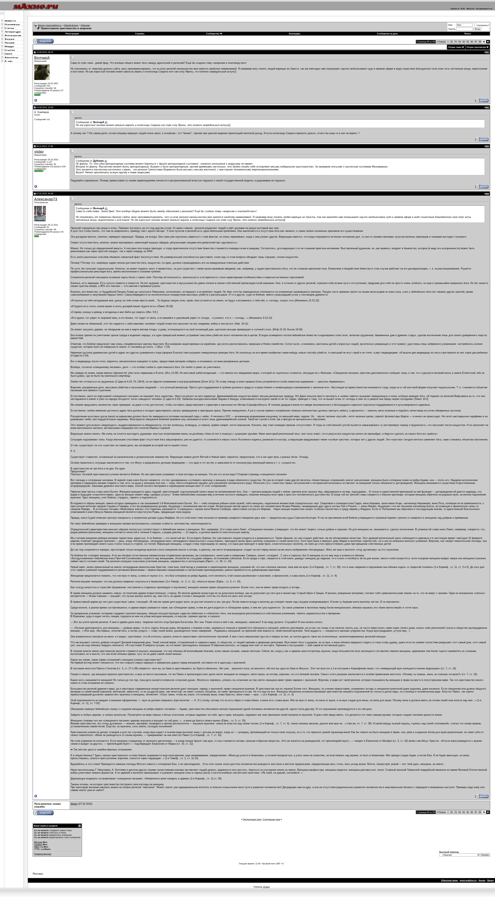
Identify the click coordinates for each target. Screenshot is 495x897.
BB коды (38, 842)
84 (464, 42)
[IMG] (36, 847)
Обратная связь (449, 880)
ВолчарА (42, 58)
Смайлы (38, 844)
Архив (482, 880)
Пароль (452, 29)
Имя (450, 25)
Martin (74, 803)
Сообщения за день (387, 33)
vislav (39, 152)
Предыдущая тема (252, 819)
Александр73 (45, 199)
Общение (85, 25)
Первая (441, 42)
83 (459, 42)
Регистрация (72, 33)
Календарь (294, 33)
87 (476, 42)
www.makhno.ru (468, 880)
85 (468, 42)
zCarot (266, 887)
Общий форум (71, 25)
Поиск (467, 33)
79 (455, 42)
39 (451, 42)
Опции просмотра (476, 47)
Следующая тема (271, 819)
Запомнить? (483, 25)
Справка (139, 33)
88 (480, 42)
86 (472, 42)
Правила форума (42, 854)
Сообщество (212, 33)
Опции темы (454, 47)
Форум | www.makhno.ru (49, 25)
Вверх (490, 880)
